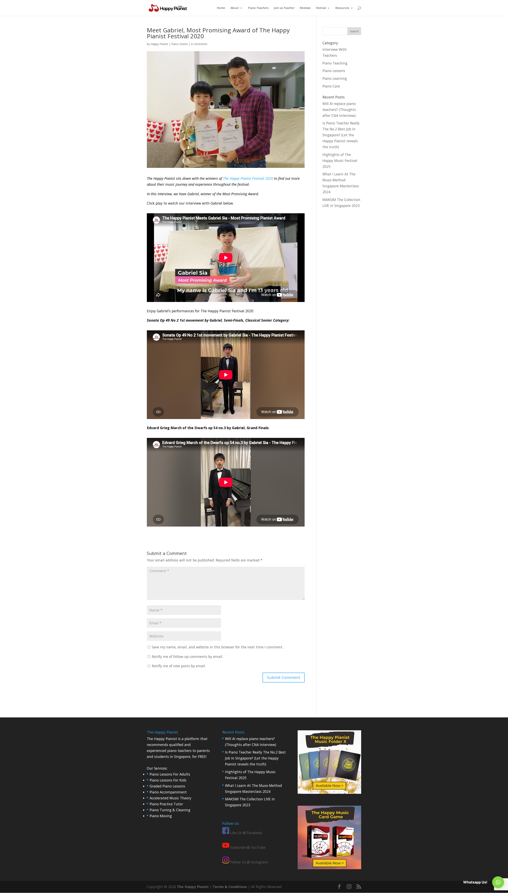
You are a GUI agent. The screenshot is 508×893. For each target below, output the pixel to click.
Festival (321, 8)
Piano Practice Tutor (166, 804)
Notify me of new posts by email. (179, 665)
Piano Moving (161, 815)
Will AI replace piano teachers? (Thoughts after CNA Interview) (339, 109)
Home (221, 8)
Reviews (305, 8)
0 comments (199, 44)
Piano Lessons (333, 70)
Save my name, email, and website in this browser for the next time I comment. (217, 647)
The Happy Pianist (193, 886)
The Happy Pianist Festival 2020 (248, 178)
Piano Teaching (334, 63)
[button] (498, 882)
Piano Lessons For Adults (170, 774)
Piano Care (331, 86)
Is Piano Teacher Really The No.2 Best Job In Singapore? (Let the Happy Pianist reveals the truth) (341, 135)
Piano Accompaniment (168, 792)
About (234, 8)
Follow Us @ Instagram (248, 862)
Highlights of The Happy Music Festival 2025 (339, 160)
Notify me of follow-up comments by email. (187, 656)
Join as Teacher (284, 8)
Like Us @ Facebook (245, 832)
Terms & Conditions (230, 886)
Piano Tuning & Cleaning (170, 809)
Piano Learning (334, 78)
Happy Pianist (159, 44)
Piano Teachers (258, 8)
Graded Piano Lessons (167, 786)
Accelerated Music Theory (170, 798)
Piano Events (179, 44)
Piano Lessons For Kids (168, 780)
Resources (342, 8)
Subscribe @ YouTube (247, 847)
